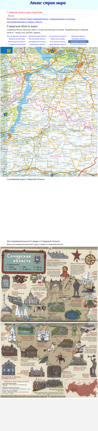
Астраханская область (58, 36)
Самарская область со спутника (62, 19)
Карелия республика (17, 39)
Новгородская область (17, 42)
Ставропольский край (17, 44)
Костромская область (37, 39)
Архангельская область (37, 36)
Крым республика (58, 39)
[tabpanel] (49, 20)
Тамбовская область (37, 44)
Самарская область (78, 42)
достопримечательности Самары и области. (24, 22)
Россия (11, 16)
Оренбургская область (37, 42)
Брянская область (78, 36)
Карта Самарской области (37, 19)
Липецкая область (78, 39)
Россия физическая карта (17, 36)
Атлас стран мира (48, 2)
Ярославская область (58, 44)
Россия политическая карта (78, 45)
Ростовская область (57, 42)
